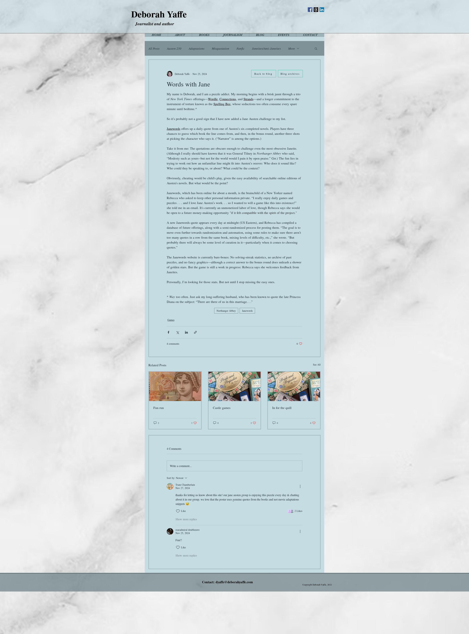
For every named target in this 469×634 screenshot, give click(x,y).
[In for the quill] (294, 386)
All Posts (154, 48)
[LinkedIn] (322, 9)
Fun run (158, 407)
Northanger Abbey (226, 310)
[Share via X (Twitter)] (177, 332)
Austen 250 (174, 48)
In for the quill (281, 407)
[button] (316, 48)
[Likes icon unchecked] (178, 511)
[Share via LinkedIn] (186, 332)
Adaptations (196, 48)
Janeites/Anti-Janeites (266, 48)
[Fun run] (175, 386)
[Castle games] (234, 386)
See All (317, 364)
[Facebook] (310, 9)
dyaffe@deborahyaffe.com (234, 582)
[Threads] (316, 9)
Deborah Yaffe (159, 14)
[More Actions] (300, 486)
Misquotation (220, 48)
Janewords (247, 310)
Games (170, 320)
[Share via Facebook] (168, 332)
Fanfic (241, 48)
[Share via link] (195, 332)
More (291, 48)
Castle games (221, 407)
